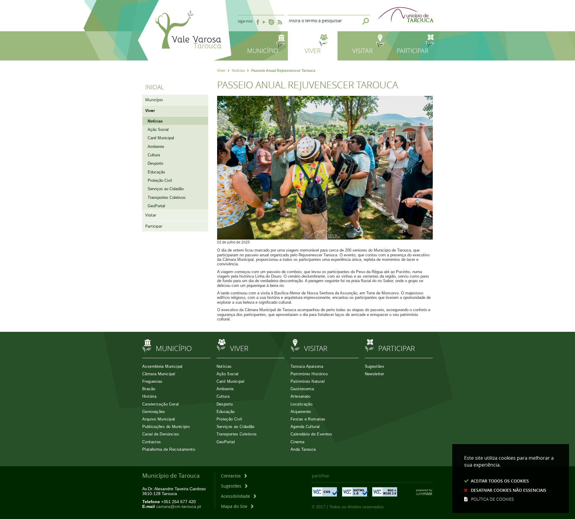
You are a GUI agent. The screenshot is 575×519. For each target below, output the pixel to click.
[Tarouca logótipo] (184, 72)
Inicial (154, 87)
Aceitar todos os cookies (500, 481)
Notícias (238, 71)
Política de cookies (492, 499)
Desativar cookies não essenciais (508, 490)
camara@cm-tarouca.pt (178, 506)
